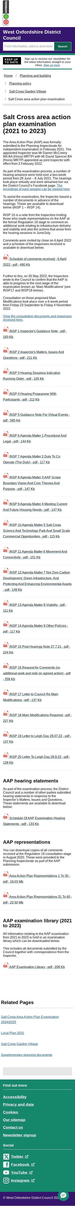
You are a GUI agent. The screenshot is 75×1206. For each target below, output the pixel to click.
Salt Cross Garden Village (27, 91)
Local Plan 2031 (12, 1033)
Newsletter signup (19, 1135)
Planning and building (35, 75)
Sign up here (52, 65)
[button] (63, 1195)
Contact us (13, 1127)
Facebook (20, 1164)
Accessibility (15, 1097)
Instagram (20, 1180)
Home (8, 75)
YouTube (19, 1172)
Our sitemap (14, 1120)
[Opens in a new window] (4, 22)
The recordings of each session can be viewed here (36, 187)
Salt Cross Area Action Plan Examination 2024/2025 (30, 1019)
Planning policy (20, 83)
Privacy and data (18, 1104)
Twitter (17, 1156)
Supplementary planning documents (26, 1055)
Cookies (10, 1112)
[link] (37, 1136)
